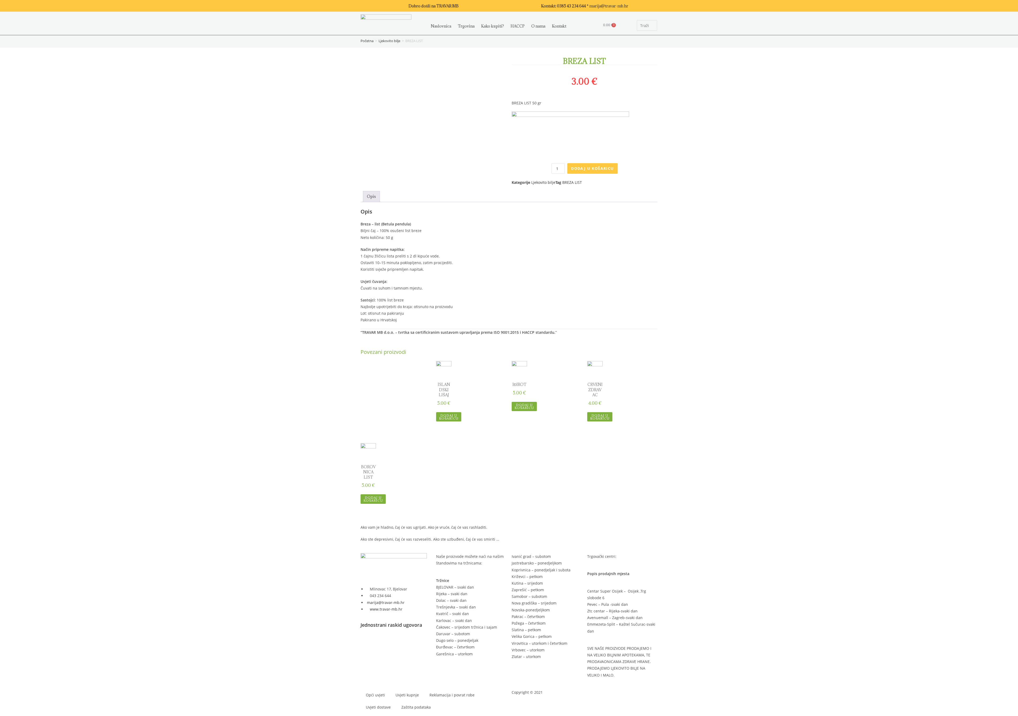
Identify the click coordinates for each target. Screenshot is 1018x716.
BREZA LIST (572, 182)
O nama (538, 26)
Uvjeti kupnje (407, 694)
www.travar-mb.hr (385, 609)
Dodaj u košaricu (592, 168)
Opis (371, 196)
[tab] (371, 196)
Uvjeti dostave (378, 707)
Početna (367, 40)
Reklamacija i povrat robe (452, 694)
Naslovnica (441, 26)
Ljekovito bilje (389, 40)
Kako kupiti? (492, 26)
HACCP (518, 26)
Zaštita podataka (416, 707)
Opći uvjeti (375, 694)
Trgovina (466, 26)
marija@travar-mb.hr (608, 5)
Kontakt (559, 26)
